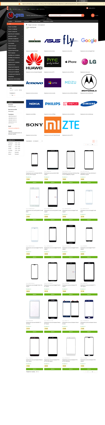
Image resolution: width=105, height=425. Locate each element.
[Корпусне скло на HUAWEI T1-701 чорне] (88, 272)
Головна (10, 21)
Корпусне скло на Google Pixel (87, 51)
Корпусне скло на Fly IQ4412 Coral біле (34, 211)
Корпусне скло (11, 64)
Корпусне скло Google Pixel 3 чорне (87, 248)
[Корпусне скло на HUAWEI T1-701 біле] (34, 309)
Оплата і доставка (36, 21)
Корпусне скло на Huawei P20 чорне (88, 360)
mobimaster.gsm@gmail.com (14, 128)
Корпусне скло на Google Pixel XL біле (34, 248)
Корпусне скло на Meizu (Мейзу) (69, 93)
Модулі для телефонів (13, 69)
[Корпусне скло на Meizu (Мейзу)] (70, 83)
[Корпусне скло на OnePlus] (70, 104)
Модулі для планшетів (13, 67)
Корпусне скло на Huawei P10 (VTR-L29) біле (69, 360)
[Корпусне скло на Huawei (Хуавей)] (34, 62)
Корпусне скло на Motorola (86, 93)
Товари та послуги (32, 24)
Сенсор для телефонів (13, 71)
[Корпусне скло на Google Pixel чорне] (70, 197)
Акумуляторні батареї (13, 50)
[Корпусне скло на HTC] (52, 62)
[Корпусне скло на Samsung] (88, 104)
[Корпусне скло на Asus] (52, 41)
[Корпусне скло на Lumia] (52, 83)
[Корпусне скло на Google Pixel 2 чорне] (70, 234)
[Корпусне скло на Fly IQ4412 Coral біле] (34, 197)
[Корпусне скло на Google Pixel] (88, 41)
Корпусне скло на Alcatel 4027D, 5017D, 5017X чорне (34, 173)
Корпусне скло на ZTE (67, 135)
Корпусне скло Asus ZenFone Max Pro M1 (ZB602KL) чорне (70, 173)
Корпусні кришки (12, 48)
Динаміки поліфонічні (13, 38)
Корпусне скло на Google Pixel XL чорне (52, 248)
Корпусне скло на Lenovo (32, 93)
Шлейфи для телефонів (14, 55)
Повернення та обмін (48, 21)
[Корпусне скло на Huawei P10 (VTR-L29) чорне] (52, 346)
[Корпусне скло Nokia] (34, 104)
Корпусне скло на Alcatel (32, 51)
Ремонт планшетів (12, 31)
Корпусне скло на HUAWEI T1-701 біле (33, 323)
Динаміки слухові (12, 36)
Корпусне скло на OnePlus (68, 114)
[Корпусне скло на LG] (88, 62)
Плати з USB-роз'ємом (13, 41)
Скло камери (11, 43)
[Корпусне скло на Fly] (70, 41)
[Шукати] (82, 15)
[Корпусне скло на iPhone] (70, 62)
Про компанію (18, 21)
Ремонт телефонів (12, 29)
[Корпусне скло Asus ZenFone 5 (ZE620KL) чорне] (88, 160)
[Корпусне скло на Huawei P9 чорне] (70, 272)
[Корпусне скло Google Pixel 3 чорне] (88, 234)
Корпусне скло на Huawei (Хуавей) (34, 72)
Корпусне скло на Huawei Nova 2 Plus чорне (34, 360)
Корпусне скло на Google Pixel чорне (70, 211)
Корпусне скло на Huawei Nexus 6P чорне (52, 323)
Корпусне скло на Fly (67, 51)
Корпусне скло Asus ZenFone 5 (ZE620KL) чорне (88, 173)
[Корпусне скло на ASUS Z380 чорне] (52, 160)
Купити (34, 182)
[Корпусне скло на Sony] (34, 125)
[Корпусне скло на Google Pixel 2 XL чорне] (52, 272)
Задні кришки (11, 60)
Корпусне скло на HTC (49, 72)
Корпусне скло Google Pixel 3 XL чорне (34, 285)
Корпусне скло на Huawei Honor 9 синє (88, 323)
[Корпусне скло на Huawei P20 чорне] (88, 346)
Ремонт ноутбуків (12, 26)
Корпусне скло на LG (85, 72)
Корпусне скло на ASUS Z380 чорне (51, 173)
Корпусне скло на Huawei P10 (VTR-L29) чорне (51, 360)
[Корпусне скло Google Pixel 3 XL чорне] (34, 272)
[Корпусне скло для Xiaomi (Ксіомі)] (52, 125)
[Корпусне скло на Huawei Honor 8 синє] (70, 309)
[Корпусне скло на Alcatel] (34, 41)
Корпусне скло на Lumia (49, 93)
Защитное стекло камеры (14, 78)
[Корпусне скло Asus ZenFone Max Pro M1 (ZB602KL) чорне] (70, 160)
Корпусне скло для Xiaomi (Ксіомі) (52, 135)
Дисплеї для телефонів (14, 33)
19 (92, 144)
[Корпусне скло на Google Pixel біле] (88, 197)
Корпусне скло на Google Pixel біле (88, 211)
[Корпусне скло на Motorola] (88, 83)
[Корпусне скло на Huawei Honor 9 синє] (88, 309)
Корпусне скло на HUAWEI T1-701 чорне (88, 285)
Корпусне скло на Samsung (86, 114)
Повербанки (11, 76)
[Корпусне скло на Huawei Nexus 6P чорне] (52, 309)
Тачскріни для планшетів (14, 74)
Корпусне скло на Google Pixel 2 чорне (70, 248)
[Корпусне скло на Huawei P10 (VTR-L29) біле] (70, 346)
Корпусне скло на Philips (50, 114)
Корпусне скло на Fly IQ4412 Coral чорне (52, 211)
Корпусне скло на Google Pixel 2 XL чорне (52, 285)
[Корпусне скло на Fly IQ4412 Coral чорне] (52, 197)
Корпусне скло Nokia (31, 114)
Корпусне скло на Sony (31, 135)
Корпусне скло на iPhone (68, 72)
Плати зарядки (11, 52)
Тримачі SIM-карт (12, 45)
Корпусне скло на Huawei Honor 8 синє (70, 323)
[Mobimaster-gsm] (16, 15)
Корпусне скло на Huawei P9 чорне (69, 285)
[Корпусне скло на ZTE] (70, 125)
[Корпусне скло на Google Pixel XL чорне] (52, 234)
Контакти (26, 21)
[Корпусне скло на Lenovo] (34, 83)
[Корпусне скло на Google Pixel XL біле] (34, 234)
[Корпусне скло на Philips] (52, 104)
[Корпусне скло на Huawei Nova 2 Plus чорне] (34, 346)
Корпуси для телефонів (13, 62)
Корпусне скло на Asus (49, 51)
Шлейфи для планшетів (14, 57)
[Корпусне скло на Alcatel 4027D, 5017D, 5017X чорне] (34, 160)
